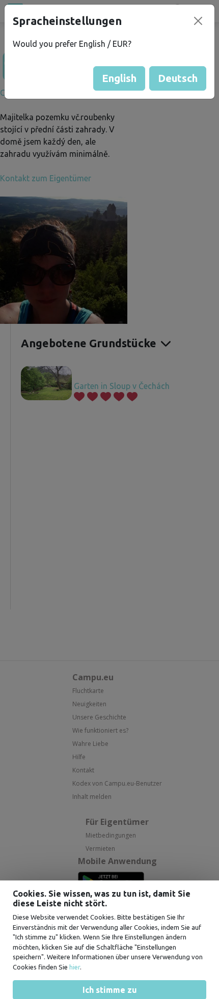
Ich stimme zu (110, 929)
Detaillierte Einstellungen (109, 953)
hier (74, 906)
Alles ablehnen (109, 976)
